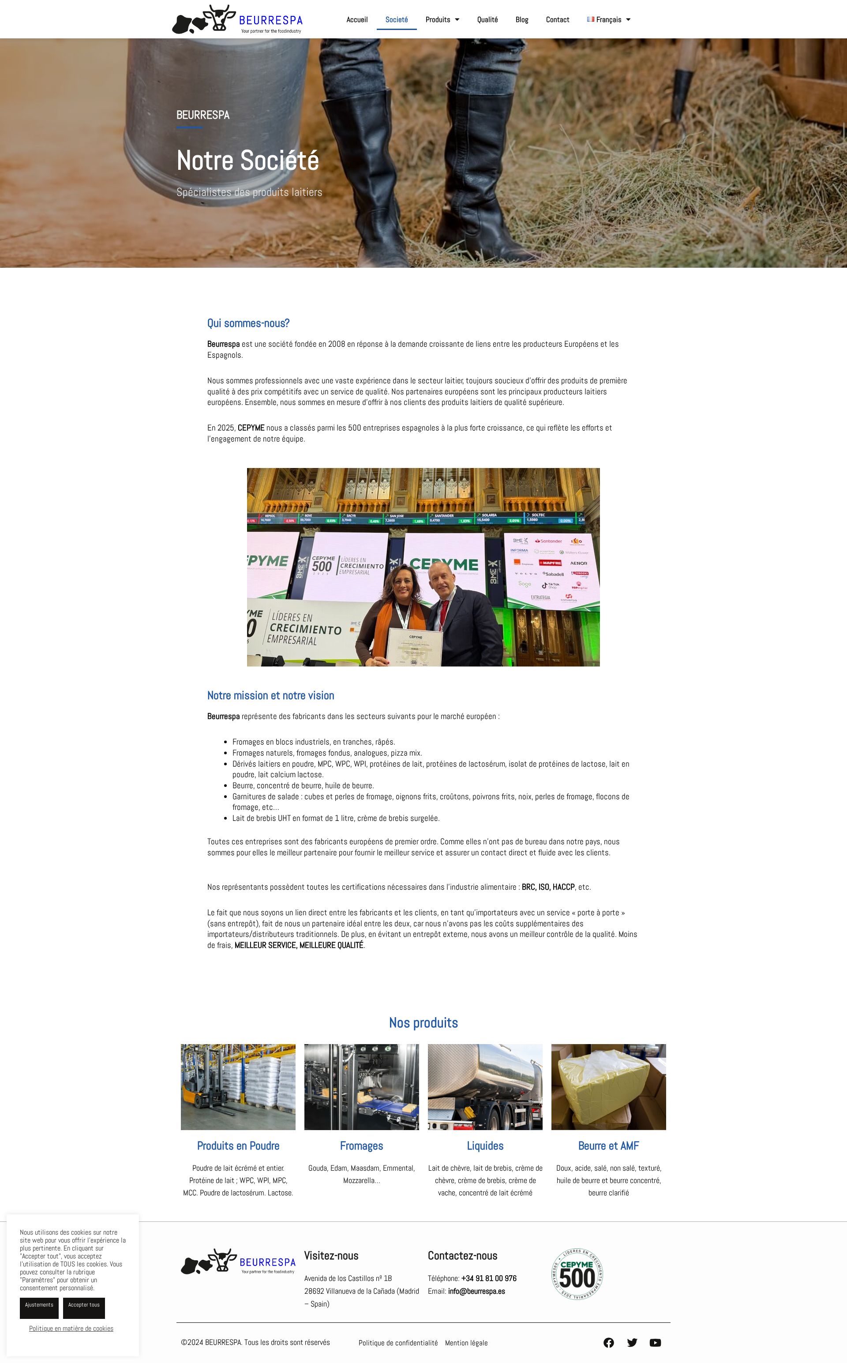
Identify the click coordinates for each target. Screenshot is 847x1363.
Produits (438, 19)
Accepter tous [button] (84, 1304)
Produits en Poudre (238, 1145)
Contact (558, 19)
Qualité (487, 19)
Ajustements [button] (39, 1304)
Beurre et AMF (608, 1145)
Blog (522, 19)
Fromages (361, 1145)
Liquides (485, 1145)
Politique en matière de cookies (71, 1328)
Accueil (357, 19)
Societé (397, 19)
